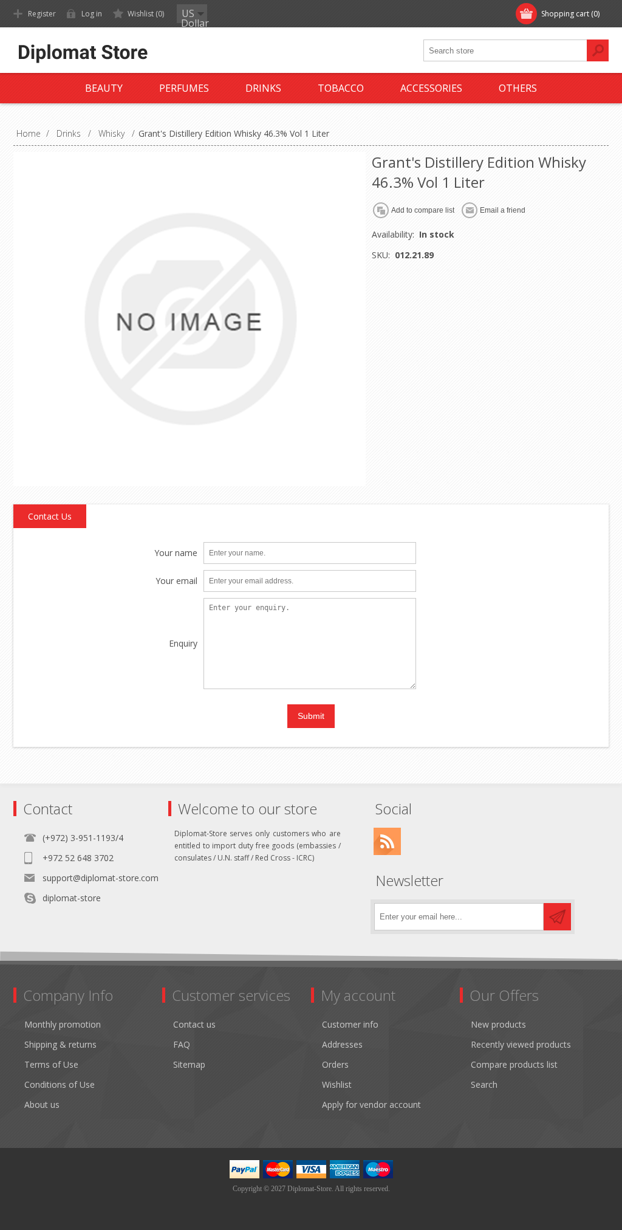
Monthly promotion (62, 1024)
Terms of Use (51, 1064)
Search (484, 1084)
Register (42, 14)
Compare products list (514, 1064)
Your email (176, 581)
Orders (335, 1064)
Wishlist (337, 1084)
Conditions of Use (59, 1084)
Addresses (342, 1044)
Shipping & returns (60, 1044)
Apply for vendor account (371, 1104)
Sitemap (189, 1064)
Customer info (350, 1024)
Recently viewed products (521, 1044)
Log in (91, 14)
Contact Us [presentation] (50, 516)
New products (498, 1024)
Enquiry (183, 644)
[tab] (49, 516)
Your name (175, 553)
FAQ (181, 1044)
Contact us (194, 1024)
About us (42, 1104)
